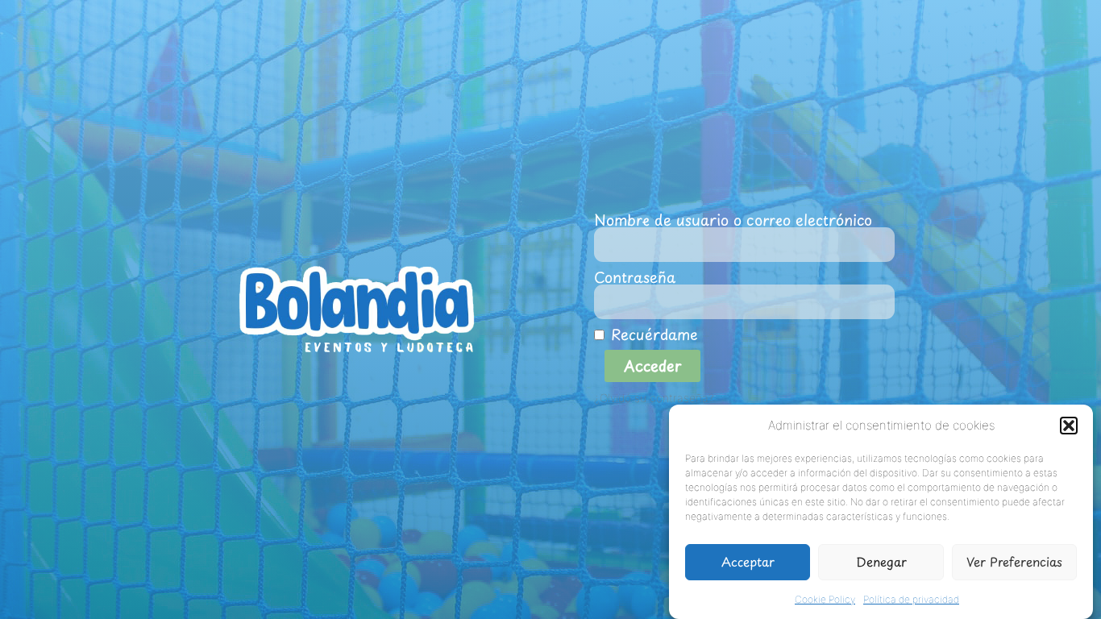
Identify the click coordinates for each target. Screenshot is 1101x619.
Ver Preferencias (1014, 561)
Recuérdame (651, 334)
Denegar (881, 561)
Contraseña (634, 277)
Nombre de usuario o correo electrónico (733, 220)
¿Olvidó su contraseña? (654, 398)
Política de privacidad (911, 598)
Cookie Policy (825, 598)
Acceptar (748, 561)
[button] (1069, 426)
